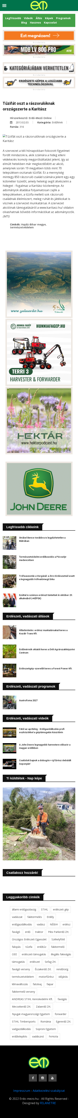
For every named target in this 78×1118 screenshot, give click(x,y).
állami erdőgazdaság (24, 909)
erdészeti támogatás (34, 954)
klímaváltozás (20, 984)
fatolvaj (37, 984)
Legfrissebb (13, 18)
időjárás (63, 976)
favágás (62, 999)
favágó (16, 932)
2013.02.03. (22, 122)
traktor (39, 932)
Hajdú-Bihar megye (33, 224)
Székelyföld (58, 939)
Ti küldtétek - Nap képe (24, 778)
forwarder (60, 1014)
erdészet (35, 961)
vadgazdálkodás (21, 1029)
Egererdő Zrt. (63, 1021)
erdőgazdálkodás (22, 924)
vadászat (17, 917)
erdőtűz (41, 947)
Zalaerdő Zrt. (43, 1006)
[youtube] (52, 1078)
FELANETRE (48, 1103)
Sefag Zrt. (50, 961)
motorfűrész (46, 976)
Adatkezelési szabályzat (49, 1091)
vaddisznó (38, 1036)
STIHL (44, 909)
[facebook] (33, 1078)
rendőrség (62, 969)
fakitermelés (34, 917)
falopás (16, 947)
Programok (63, 18)
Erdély (50, 917)
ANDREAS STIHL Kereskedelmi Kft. (32, 999)
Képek (49, 18)
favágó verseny (21, 969)
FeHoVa (53, 1036)
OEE (14, 954)
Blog (24, 22)
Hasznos (35, 22)
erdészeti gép (61, 909)
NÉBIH (54, 924)
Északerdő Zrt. (43, 969)
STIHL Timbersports (24, 1021)
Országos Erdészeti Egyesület (29, 939)
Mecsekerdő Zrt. (21, 1006)
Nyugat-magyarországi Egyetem (31, 1014)
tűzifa (29, 947)
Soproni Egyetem (46, 1029)
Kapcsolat (50, 22)
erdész (66, 924)
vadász (41, 924)
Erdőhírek (57, 122)
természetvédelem (22, 227)
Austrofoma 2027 (28, 700)
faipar (50, 984)
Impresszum (21, 1091)
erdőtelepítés (19, 1036)
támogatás (18, 961)
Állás (39, 18)
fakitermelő (57, 947)
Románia (45, 1021)
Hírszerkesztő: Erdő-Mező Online (31, 118)
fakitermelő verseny (23, 991)
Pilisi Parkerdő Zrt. (58, 932)
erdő (27, 932)
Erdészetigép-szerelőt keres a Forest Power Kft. (45, 668)
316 (22, 126)
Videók (28, 18)
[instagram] (43, 1078)
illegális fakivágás (61, 954)
